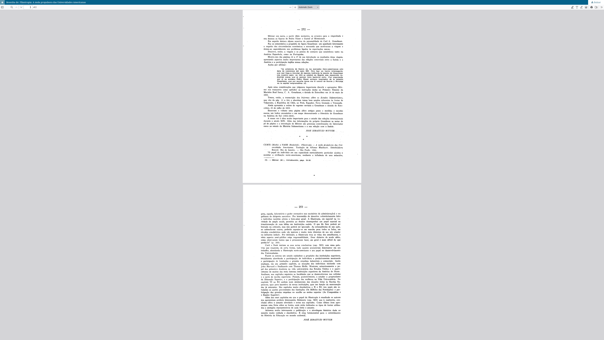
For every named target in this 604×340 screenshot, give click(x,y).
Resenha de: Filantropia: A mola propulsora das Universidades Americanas (46, 2)
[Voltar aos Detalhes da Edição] (2, 2)
